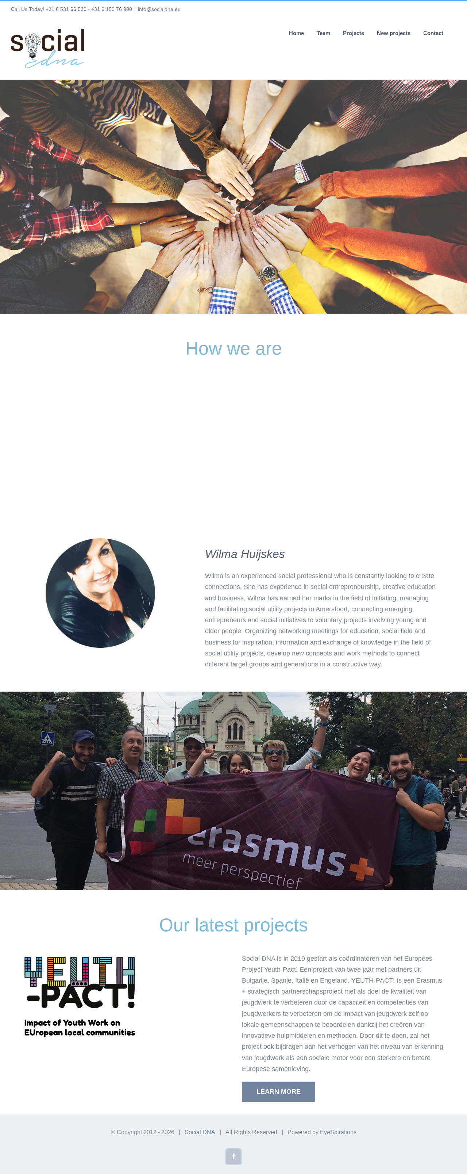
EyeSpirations (338, 1132)
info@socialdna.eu (159, 9)
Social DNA (200, 1132)
